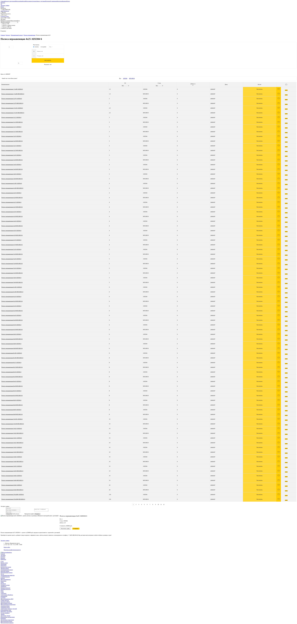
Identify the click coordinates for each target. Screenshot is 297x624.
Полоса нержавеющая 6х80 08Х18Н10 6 (12, 348)
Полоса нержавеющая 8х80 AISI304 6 (11, 409)
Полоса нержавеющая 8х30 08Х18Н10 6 (12, 376)
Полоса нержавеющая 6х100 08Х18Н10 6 (12, 292)
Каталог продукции (6, 567)
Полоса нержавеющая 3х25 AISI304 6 (11, 145)
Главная (3, 35)
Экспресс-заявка (5, 540)
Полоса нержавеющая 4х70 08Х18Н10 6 (12, 244)
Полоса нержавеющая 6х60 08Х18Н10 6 (12, 339)
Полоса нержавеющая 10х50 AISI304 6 (11, 466)
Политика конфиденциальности (12, 550)
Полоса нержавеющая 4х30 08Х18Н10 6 (12, 216)
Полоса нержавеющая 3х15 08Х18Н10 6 (12, 131)
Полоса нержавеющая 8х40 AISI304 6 (11, 381)
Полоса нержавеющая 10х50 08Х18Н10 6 (12, 471)
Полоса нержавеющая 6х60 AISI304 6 (11, 334)
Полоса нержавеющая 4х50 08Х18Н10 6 (12, 235)
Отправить (37, 514)
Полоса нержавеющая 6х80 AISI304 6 (11, 343)
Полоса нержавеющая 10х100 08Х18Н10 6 (12, 423)
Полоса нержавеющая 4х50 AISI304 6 (11, 230)
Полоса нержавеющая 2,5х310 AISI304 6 (12, 108)
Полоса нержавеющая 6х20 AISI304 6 (11, 296)
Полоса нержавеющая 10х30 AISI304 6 (11, 447)
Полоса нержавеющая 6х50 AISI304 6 (11, 325)
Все (120, 78)
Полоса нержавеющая (29, 35)
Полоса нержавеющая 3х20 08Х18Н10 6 (12, 141)
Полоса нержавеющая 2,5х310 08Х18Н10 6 (12, 112)
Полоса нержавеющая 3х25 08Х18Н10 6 (12, 150)
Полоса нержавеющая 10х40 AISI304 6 (11, 456)
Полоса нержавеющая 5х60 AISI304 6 (11, 277)
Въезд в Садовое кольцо (8, 25)
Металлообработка (6, 579)
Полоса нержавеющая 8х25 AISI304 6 (11, 362)
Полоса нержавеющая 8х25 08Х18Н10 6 (12, 367)
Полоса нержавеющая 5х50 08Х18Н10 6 (12, 273)
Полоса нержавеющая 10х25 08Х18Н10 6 (12, 442)
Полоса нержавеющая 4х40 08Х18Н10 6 (12, 226)
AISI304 (125, 78)
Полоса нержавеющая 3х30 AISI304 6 (11, 155)
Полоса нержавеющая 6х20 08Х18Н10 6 (12, 301)
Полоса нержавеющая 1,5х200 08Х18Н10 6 (12, 94)
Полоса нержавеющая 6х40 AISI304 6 (11, 315)
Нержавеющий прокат (17, 35)
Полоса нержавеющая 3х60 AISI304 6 (11, 174)
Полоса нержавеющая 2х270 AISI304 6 (11, 98)
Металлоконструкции (6, 603)
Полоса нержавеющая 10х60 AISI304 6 (11, 475)
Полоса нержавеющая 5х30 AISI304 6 (11, 249)
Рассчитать (47, 60)
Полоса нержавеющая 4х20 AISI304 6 (11, 193)
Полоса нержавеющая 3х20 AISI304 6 (11, 136)
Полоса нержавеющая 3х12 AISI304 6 (11, 117)
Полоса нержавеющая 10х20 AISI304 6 (11, 428)
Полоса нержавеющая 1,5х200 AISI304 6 (12, 89)
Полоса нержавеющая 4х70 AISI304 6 (11, 240)
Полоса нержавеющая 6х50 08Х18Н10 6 (12, 329)
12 (163, 504)
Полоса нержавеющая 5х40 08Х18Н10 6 (12, 263)
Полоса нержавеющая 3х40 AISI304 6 (11, 164)
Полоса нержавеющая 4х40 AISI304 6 (11, 221)
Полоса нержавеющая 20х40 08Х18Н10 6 (12, 489)
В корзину (3, 31)
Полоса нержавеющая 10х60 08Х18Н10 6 (12, 480)
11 (161, 504)
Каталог (8, 35)
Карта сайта (7, 547)
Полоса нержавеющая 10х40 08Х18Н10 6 (12, 461)
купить (286, 90)
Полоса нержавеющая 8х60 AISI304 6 (11, 400)
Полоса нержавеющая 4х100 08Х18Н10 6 (12, 188)
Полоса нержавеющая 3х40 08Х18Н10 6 (12, 169)
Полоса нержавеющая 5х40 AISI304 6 (11, 259)
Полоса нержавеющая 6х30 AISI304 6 (11, 306)
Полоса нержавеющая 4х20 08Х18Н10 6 (12, 197)
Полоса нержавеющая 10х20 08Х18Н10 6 (12, 433)
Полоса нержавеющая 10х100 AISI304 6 (12, 419)
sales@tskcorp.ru (5, 11)
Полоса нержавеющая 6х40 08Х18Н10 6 (12, 320)
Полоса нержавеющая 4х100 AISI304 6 (11, 183)
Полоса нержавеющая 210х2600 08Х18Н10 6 (13, 499)
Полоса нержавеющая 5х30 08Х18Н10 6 (12, 254)
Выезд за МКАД (6, 27)
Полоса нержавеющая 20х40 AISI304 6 (11, 485)
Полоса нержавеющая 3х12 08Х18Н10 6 (12, 122)
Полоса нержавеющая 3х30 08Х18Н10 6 (12, 160)
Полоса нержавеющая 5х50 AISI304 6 (11, 268)
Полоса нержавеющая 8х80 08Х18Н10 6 (12, 414)
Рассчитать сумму (65, 528)
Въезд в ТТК (5, 23)
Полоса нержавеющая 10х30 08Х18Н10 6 (12, 452)
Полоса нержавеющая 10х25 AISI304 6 (11, 438)
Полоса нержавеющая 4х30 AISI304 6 (11, 211)
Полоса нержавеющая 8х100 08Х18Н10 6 (12, 358)
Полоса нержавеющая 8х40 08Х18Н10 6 (12, 386)
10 (158, 504)
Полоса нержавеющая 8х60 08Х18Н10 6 (12, 405)
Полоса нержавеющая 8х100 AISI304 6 (11, 353)
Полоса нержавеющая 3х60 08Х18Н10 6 (12, 178)
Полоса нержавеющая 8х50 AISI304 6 (11, 391)
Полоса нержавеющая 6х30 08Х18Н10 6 (12, 310)
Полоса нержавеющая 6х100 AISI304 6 (11, 287)
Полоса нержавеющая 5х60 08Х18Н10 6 (12, 282)
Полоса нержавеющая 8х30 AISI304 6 (11, 372)
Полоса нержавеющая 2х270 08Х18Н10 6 (12, 103)
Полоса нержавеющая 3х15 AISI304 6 (11, 127)
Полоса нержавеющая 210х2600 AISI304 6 (12, 494)
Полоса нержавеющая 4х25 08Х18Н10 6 (12, 207)
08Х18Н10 (132, 78)
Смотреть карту (5, 16)
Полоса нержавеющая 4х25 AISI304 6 (11, 202)
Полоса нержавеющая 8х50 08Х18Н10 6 (12, 395)
